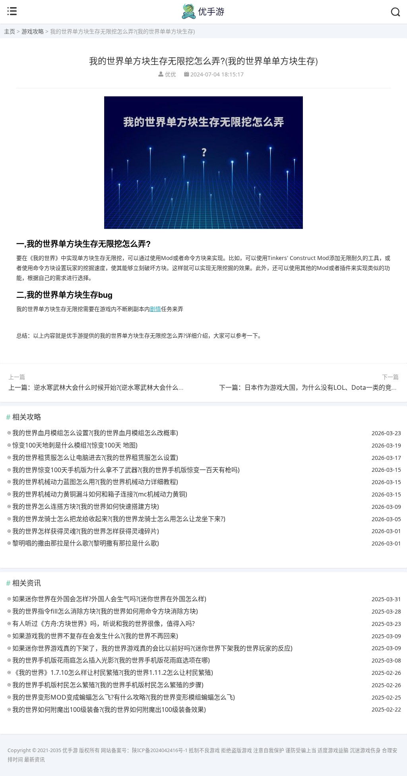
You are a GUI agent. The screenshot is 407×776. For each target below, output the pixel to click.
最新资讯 (34, 759)
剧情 (155, 309)
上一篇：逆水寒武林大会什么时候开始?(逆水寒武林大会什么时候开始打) (110, 387)
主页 (9, 31)
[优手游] (203, 17)
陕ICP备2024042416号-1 (160, 750)
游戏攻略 (32, 31)
